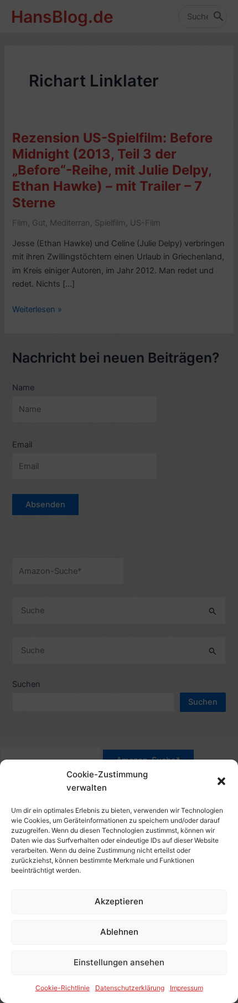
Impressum (186, 988)
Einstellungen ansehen (119, 962)
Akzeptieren (119, 901)
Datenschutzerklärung (129, 988)
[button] (221, 781)
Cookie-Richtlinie (62, 988)
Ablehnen (119, 931)
